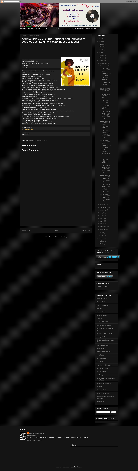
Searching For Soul (102, 345)
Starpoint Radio (101, 390)
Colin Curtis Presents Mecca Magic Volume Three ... (105, 153)
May (102, 218)
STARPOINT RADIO (102, 286)
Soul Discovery (101, 358)
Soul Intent (99, 361)
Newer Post (26, 230)
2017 (100, 52)
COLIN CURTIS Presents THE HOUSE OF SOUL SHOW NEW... (105, 134)
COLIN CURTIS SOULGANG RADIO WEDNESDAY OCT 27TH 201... (105, 93)
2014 (100, 60)
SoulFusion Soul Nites (103, 383)
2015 (100, 58)
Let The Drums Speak (103, 325)
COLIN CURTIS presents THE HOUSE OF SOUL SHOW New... (105, 169)
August (102, 210)
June (102, 215)
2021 (100, 41)
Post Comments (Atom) (60, 237)
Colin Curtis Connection (36, 433)
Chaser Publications (102, 305)
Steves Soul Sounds (102, 393)
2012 (100, 235)
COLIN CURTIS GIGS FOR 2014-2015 (105, 161)
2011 (100, 238)
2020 (100, 44)
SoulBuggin (100, 375)
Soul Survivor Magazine (104, 365)
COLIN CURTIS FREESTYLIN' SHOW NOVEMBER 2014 (105, 124)
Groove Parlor (100, 312)
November (103, 66)
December (103, 63)
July (101, 213)
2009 (100, 244)
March (102, 224)
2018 (100, 49)
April (102, 221)
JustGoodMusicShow (103, 322)
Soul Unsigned (101, 371)
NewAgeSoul (100, 337)
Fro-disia (99, 308)
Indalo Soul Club (101, 315)
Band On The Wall (102, 298)
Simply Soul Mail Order (103, 351)
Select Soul (100, 348)
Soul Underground (102, 368)
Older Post (86, 230)
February (103, 226)
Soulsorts (99, 386)
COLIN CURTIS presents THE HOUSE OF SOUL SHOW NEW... (105, 115)
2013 (100, 233)
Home (56, 230)
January (103, 229)
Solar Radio (100, 355)
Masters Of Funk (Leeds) (104, 333)
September (104, 207)
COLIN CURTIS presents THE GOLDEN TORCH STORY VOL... (105, 188)
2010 (100, 241)
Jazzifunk (99, 318)
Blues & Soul (100, 302)
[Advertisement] (56, 211)
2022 (100, 38)
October (103, 204)
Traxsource (100, 401)
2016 (100, 55)
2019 (100, 47)
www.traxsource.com (27, 129)
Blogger (79, 467)
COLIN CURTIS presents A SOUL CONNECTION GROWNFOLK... (106, 82)
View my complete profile (34, 440)
